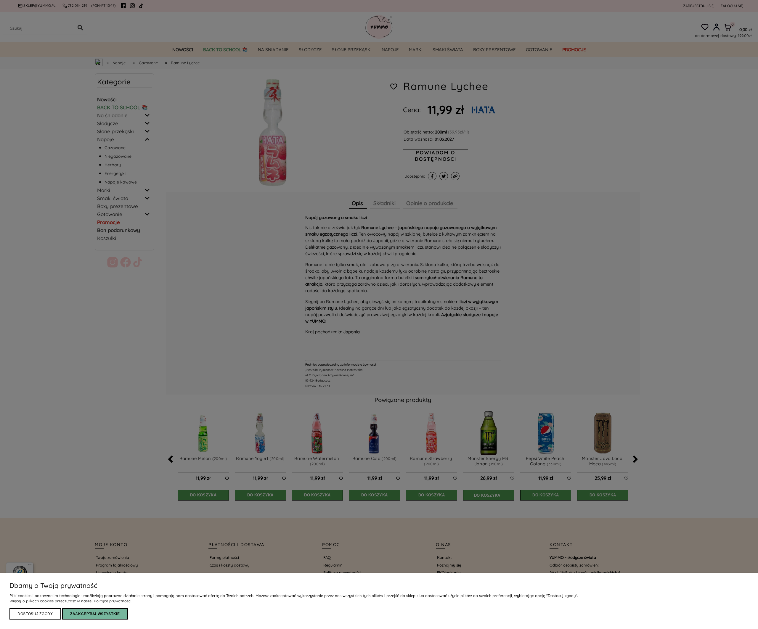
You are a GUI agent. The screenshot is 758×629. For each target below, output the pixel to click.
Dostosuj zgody (35, 614)
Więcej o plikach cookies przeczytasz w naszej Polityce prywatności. (70, 601)
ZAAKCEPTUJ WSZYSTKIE (95, 614)
